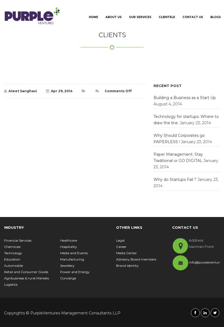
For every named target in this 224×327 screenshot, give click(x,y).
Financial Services (17, 240)
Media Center (126, 253)
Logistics (10, 284)
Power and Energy (75, 272)
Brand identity (127, 266)
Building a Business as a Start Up (185, 97)
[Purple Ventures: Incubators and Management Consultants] (32, 16)
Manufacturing (72, 259)
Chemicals (12, 247)
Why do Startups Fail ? (175, 179)
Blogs (215, 17)
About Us (113, 17)
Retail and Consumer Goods (26, 272)
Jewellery (67, 266)
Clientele (167, 17)
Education (12, 259)
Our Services (140, 17)
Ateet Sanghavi (22, 91)
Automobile (13, 266)
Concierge (68, 278)
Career (121, 247)
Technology (13, 253)
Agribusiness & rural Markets (26, 278)
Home (93, 17)
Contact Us (192, 17)
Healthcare (68, 240)
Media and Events (74, 253)
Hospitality (68, 247)
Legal (120, 240)
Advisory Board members (136, 259)
